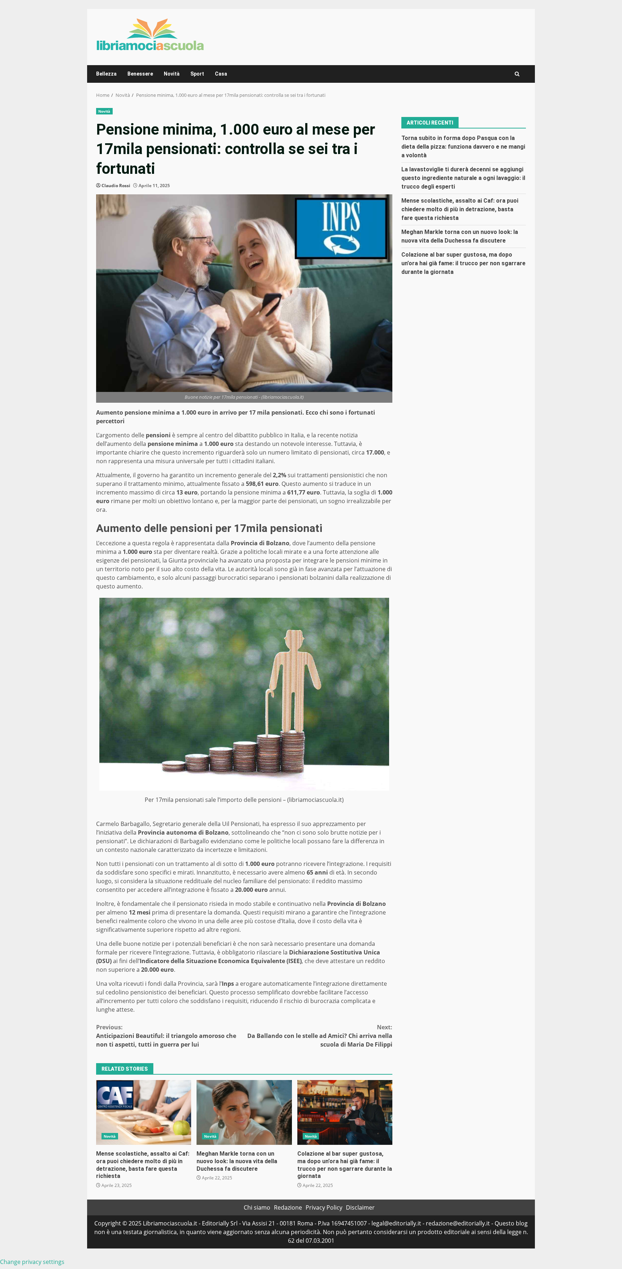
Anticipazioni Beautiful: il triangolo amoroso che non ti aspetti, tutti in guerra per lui (166, 1035)
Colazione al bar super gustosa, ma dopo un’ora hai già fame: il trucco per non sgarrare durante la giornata (344, 1112)
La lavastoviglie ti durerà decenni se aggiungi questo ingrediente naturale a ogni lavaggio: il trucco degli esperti (463, 178)
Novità (172, 74)
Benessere (140, 74)
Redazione (288, 1207)
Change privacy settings (32, 1262)
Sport (197, 74)
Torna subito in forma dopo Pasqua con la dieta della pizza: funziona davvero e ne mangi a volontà (463, 146)
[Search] (517, 74)
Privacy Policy (324, 1207)
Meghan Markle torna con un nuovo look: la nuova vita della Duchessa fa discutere (244, 1112)
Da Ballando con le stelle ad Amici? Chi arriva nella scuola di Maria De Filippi (319, 1035)
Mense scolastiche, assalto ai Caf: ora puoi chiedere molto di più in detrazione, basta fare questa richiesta (143, 1112)
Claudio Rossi (116, 185)
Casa (221, 74)
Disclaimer (360, 1207)
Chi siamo (257, 1207)
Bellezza (106, 74)
